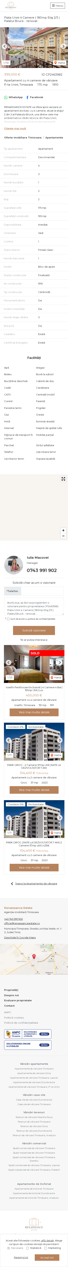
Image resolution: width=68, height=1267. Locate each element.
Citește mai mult (15, 128)
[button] (4, 46)
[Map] (34, 507)
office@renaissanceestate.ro (22, 923)
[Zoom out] (63, 536)
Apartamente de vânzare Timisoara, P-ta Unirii (34, 1086)
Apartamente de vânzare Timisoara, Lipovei (34, 1077)
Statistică (35, 1247)
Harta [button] (61, 62)
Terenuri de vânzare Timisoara (34, 1121)
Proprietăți (11, 989)
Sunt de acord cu (32, 619)
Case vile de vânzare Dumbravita (34, 1099)
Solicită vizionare (34, 630)
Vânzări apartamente (34, 1063)
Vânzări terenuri (34, 1112)
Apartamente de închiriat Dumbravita (34, 1193)
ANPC (7, 1012)
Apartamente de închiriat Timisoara (34, 1188)
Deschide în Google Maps (20, 937)
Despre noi (11, 995)
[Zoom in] (63, 530)
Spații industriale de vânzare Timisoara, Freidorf (34, 1169)
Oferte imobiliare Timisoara (23, 137)
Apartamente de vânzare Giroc (34, 1073)
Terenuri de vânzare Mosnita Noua (34, 1117)
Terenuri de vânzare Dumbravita (34, 1130)
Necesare (17, 1247)
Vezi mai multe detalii (34, 712)
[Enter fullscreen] (63, 479)
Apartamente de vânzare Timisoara (34, 1068)
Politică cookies (14, 1017)
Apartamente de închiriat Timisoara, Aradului (34, 1197)
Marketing (54, 1247)
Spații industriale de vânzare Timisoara (34, 1152)
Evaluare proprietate (18, 1000)
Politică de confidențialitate (21, 1022)
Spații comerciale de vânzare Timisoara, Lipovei (34, 1165)
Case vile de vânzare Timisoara (34, 1104)
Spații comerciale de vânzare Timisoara (34, 1148)
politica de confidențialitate (41, 619)
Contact (9, 1005)
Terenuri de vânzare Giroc (34, 1126)
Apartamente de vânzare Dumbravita (34, 1082)
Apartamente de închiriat (34, 1183)
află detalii (47, 1240)
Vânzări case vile (34, 1094)
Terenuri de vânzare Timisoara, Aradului (34, 1135)
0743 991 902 (42, 570)
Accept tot (47, 1257)
